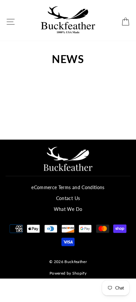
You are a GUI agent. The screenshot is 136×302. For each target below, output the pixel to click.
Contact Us (68, 198)
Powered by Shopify (68, 273)
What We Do (68, 209)
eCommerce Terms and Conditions (67, 187)
